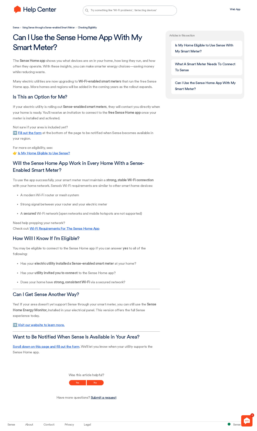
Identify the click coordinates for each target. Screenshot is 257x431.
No (95, 383)
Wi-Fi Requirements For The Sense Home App (65, 228)
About (29, 424)
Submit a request (103, 397)
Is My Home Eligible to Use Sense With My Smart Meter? (204, 48)
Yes (77, 383)
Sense (16, 27)
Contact (48, 424)
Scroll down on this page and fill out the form (46, 346)
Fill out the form (30, 133)
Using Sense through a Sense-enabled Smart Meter (48, 27)
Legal (87, 424)
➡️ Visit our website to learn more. (39, 325)
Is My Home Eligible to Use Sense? (44, 153)
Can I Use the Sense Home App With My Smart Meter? (205, 86)
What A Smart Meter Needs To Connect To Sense (205, 67)
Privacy (69, 424)
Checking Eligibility (87, 27)
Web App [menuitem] (235, 9)
